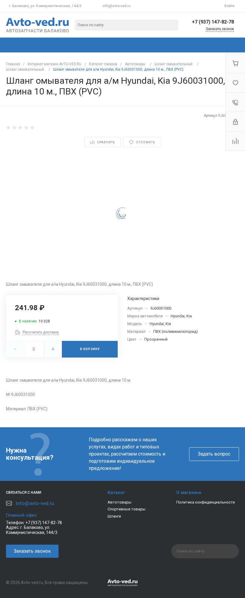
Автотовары (119, 502)
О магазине (188, 492)
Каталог (116, 492)
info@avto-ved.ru (116, 6)
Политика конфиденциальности (205, 502)
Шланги (114, 516)
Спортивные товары (127, 509)
